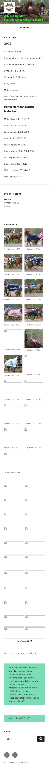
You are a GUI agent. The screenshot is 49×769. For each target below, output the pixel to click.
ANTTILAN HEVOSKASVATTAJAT (24, 18)
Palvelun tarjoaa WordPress (16, 762)
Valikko (26, 27)
